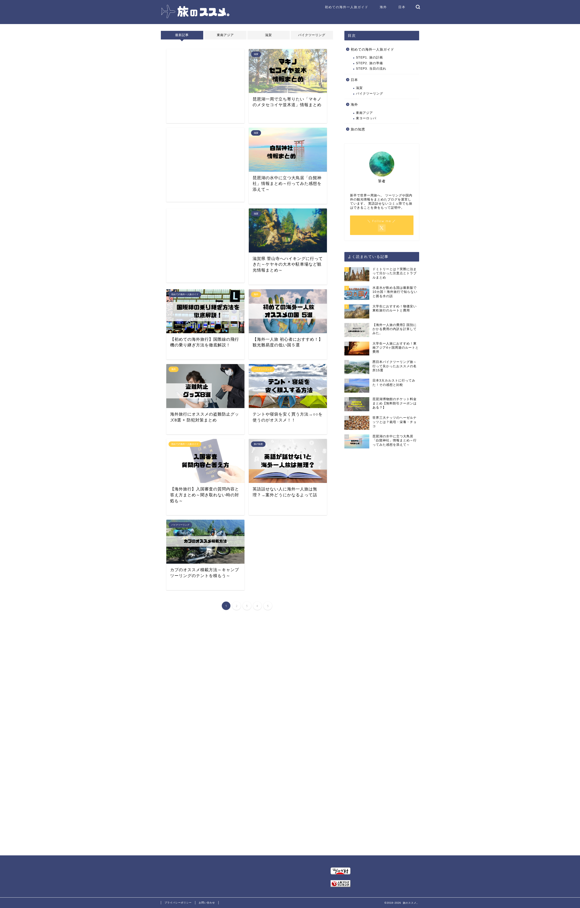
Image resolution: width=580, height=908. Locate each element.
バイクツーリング (311, 35)
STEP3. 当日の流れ (371, 68)
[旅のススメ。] (195, 17)
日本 (402, 7)
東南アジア (225, 35)
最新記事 (182, 35)
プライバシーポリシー (178, 902)
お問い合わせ (207, 902)
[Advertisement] (205, 86)
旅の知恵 (358, 129)
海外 (383, 7)
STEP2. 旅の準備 (369, 63)
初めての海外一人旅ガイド (346, 7)
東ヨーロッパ (366, 118)
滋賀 (268, 35)
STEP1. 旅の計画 (369, 57)
